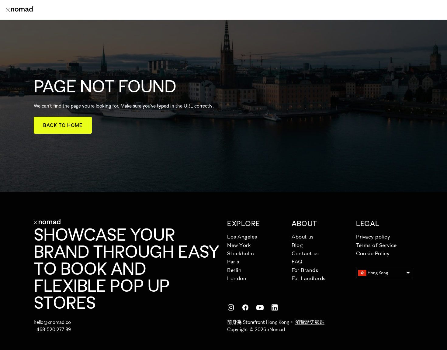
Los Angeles (242, 236)
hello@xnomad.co (52, 322)
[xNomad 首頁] (19, 9)
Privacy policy (373, 236)
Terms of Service (376, 245)
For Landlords (309, 278)
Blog (297, 245)
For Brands (305, 270)
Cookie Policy (373, 253)
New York (239, 245)
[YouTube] (260, 307)
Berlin (234, 270)
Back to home (62, 125)
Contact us (305, 253)
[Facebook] (245, 307)
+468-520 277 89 (52, 329)
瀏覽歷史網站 (309, 322)
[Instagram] (230, 307)
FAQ (297, 261)
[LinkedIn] (274, 307)
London (236, 278)
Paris (233, 261)
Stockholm (240, 253)
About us (303, 236)
